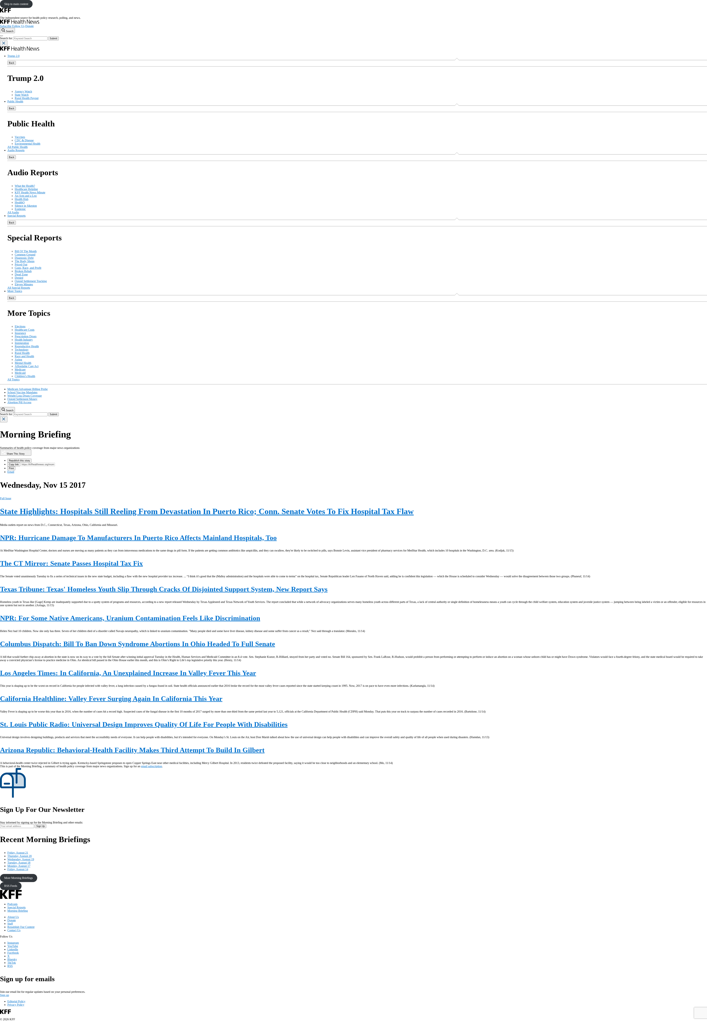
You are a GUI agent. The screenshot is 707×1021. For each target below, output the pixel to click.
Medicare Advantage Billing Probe (27, 389)
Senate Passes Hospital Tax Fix (71, 563)
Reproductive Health (27, 346)
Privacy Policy (15, 1004)
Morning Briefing (17, 910)
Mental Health (23, 362)
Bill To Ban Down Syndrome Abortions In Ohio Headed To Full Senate (137, 644)
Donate (29, 26)
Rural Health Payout (26, 98)
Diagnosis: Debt (24, 257)
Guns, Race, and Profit (28, 267)
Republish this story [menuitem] (19, 460)
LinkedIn (12, 949)
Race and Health (24, 356)
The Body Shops (24, 261)
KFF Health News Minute (30, 192)
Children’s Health (25, 376)
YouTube (12, 946)
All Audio (13, 212)
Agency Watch (23, 91)
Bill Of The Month (26, 251)
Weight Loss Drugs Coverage (24, 395)
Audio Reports (15, 150)
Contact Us (13, 930)
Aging (18, 359)
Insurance (20, 333)
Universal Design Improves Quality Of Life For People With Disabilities (144, 724)
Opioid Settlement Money (22, 399)
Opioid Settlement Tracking (31, 281)
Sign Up (40, 826)
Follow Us (18, 26)
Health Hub (21, 199)
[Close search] (3, 43)
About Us (13, 917)
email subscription (151, 766)
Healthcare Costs (24, 329)
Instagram (13, 942)
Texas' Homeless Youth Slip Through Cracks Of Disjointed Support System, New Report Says (164, 589)
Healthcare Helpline (26, 189)
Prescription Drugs (25, 336)
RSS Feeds (10, 885)
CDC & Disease (24, 140)
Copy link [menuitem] (14, 464)
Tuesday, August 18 (18, 862)
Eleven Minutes (24, 284)
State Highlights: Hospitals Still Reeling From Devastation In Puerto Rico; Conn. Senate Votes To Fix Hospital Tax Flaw (207, 511)
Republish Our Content (20, 927)
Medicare (20, 369)
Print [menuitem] (11, 468)
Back (11, 63)
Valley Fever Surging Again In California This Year (111, 698)
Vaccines (20, 137)
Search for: (6, 38)
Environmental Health (27, 143)
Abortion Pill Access (19, 402)
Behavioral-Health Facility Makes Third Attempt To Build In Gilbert (132, 750)
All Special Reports (18, 287)
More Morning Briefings (18, 877)
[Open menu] (1, 35)
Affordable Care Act (26, 366)
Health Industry (24, 339)
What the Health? (25, 185)
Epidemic (20, 209)
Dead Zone (21, 274)
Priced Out (21, 264)
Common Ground (25, 254)
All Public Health (17, 147)
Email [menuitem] (10, 471)
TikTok (11, 962)
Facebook (13, 952)
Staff (10, 923)
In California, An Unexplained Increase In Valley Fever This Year (128, 673)
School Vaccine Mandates (22, 392)
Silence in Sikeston (26, 205)
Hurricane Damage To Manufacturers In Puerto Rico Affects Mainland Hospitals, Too (138, 538)
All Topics (13, 379)
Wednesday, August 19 (20, 859)
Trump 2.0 (13, 55)
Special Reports (16, 215)
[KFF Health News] (19, 22)
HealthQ (20, 202)
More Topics (14, 291)
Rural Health (22, 353)
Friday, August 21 (17, 852)
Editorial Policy (16, 1001)
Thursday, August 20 (19, 856)
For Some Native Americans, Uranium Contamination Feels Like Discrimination (130, 618)
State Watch (22, 94)
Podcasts (12, 904)
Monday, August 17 (18, 866)
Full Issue (5, 498)
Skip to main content (16, 4)
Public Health (15, 101)
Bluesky (12, 959)
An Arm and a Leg (26, 195)
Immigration (22, 343)
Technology (22, 349)
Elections (20, 326)
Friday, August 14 (17, 869)
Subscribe (5, 26)
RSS (10, 966)
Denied (19, 277)
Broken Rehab (23, 271)
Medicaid (20, 372)
